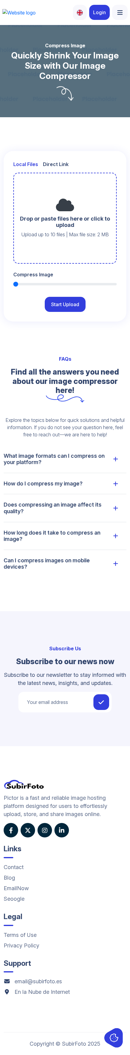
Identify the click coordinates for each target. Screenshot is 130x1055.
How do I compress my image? (43, 483)
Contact (14, 867)
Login (99, 12)
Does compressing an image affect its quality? (53, 507)
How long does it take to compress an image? (52, 535)
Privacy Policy (21, 945)
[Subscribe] (101, 702)
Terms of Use (20, 935)
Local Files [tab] (25, 164)
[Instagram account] (44, 830)
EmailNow (16, 888)
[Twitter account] (28, 830)
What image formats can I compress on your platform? (54, 459)
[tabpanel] (65, 218)
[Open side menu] (120, 12)
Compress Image (33, 275)
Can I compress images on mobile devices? (47, 563)
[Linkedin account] (61, 830)
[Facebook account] (11, 830)
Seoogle (14, 899)
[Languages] (80, 12)
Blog (9, 877)
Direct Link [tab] (56, 164)
